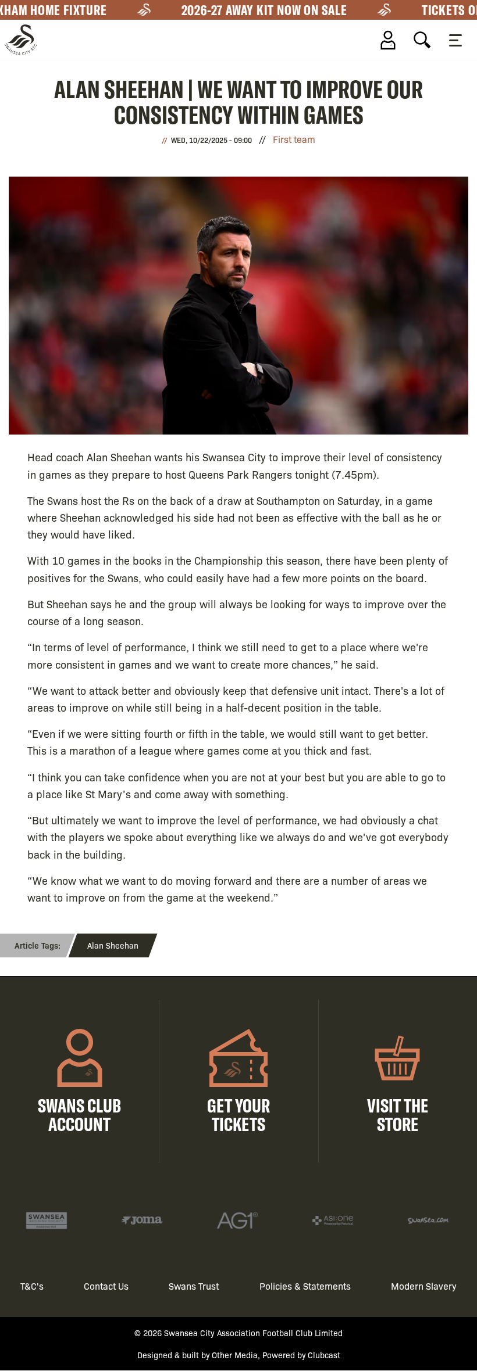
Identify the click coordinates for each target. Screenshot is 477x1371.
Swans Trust (194, 1286)
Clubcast (324, 1355)
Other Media (235, 1355)
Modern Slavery (424, 1286)
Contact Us (106, 1286)
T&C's (32, 1286)
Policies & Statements (305, 1286)
